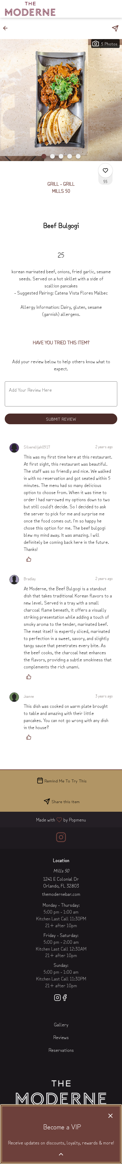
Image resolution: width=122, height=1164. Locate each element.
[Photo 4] (69, 156)
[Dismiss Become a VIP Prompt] (110, 1116)
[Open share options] (115, 28)
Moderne (61, 1093)
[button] (7, 28)
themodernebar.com (61, 893)
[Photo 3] (61, 156)
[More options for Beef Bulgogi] (105, 170)
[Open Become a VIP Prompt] (61, 1154)
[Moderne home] (31, 8)
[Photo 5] (78, 156)
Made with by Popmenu (45, 819)
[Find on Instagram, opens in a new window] (61, 837)
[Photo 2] (52, 156)
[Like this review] (30, 559)
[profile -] (98, 8)
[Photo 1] (43, 156)
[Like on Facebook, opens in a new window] (64, 998)
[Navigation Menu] (113, 9)
